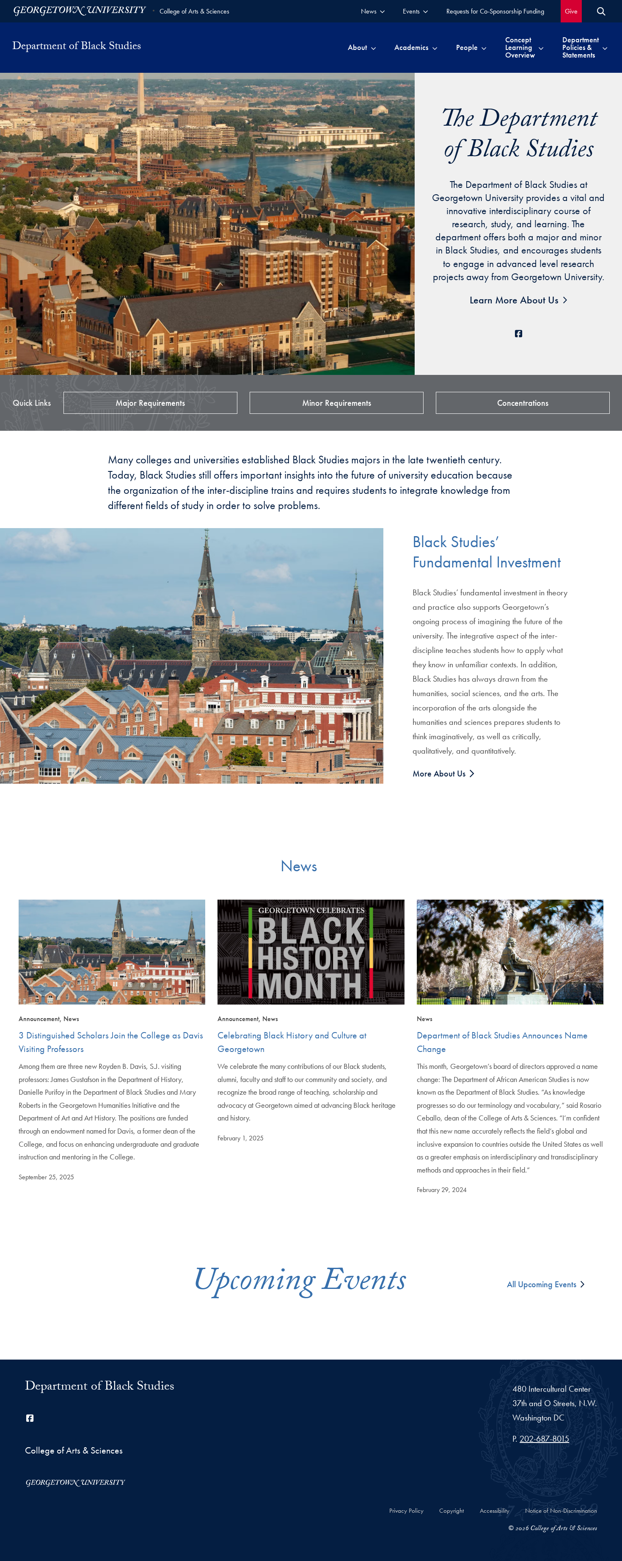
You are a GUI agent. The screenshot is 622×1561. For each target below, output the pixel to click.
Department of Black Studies (99, 1388)
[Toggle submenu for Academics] (434, 47)
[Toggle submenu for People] (483, 47)
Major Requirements (150, 402)
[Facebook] (518, 333)
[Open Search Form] (601, 11)
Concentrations (522, 402)
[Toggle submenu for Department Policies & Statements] (604, 47)
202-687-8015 (544, 1438)
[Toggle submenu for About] (373, 47)
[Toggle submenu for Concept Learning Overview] (541, 47)
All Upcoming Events (541, 1284)
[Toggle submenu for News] (382, 11)
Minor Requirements (336, 402)
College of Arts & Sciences (194, 11)
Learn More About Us (514, 299)
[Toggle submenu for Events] (425, 11)
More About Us (440, 773)
